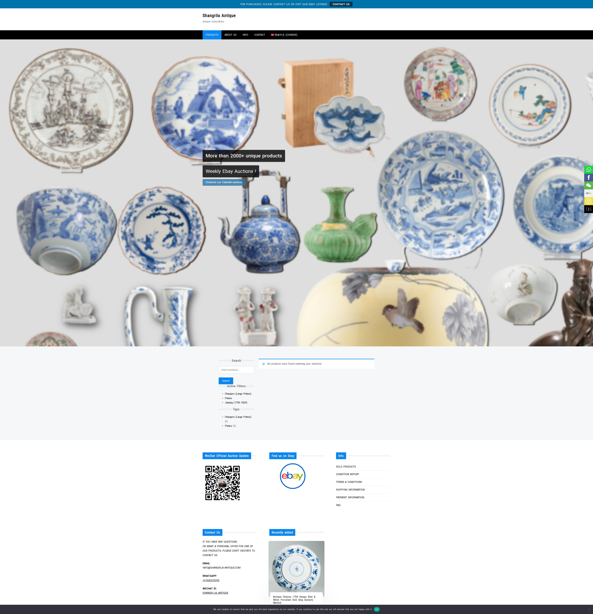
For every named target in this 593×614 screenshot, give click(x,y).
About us (230, 34)
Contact (259, 34)
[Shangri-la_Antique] (588, 185)
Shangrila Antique (219, 15)
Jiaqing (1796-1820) (236, 402)
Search (226, 380)
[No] (589, 609)
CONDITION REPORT (347, 474)
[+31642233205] (588, 170)
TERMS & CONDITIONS (349, 482)
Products (212, 34)
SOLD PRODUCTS (346, 466)
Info (245, 34)
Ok (376, 609)
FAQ (338, 505)
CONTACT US (341, 4)
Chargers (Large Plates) (238, 393)
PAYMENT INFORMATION (350, 497)
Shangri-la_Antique (215, 592)
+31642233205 (211, 580)
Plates (228, 398)
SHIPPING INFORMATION (350, 489)
